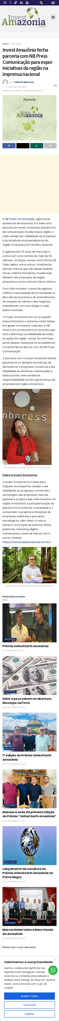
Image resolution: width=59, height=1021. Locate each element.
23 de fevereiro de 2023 (14, 764)
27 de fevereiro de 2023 (14, 881)
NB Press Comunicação (20, 219)
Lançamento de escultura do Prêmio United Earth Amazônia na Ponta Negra (27, 873)
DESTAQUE (16, 43)
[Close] (56, 959)
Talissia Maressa (24, 82)
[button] (41, 2)
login (13, 947)
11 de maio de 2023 (17, 86)
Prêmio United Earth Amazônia (25, 646)
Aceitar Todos (29, 996)
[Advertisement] (29, 184)
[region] (29, 989)
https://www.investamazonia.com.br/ (26, 542)
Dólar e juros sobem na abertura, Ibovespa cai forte (27, 701)
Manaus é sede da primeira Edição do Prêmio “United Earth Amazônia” (29, 814)
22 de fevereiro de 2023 (14, 707)
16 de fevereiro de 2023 (14, 650)
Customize (29, 1005)
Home (5, 43)
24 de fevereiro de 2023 (14, 821)
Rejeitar (29, 1014)
